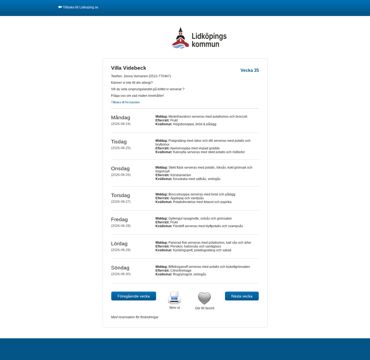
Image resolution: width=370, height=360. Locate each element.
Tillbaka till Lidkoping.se (80, 7)
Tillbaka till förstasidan (125, 102)
